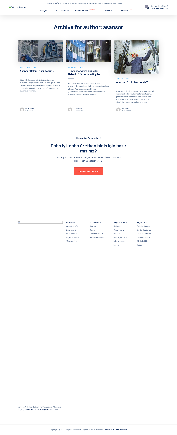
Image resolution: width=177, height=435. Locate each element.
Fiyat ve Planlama (144, 234)
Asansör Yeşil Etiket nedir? (132, 82)
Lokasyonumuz (119, 241)
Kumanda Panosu (96, 234)
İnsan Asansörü (72, 234)
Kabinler (93, 226)
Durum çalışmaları (120, 237)
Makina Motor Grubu (97, 237)
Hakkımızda (118, 226)
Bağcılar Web (109, 430)
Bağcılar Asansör (28, 67)
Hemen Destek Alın (88, 171)
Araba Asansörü (72, 226)
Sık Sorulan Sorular (144, 230)
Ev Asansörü (71, 230)
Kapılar (92, 230)
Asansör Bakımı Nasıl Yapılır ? (37, 71)
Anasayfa (42, 11)
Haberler (108, 11)
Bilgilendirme (142, 222)
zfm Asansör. (121, 430)
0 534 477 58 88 (161, 9)
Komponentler (96, 222)
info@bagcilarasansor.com (47, 409)
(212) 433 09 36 (26, 409)
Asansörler (70, 222)
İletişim (126, 10)
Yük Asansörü (71, 241)
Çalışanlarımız (119, 230)
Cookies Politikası (144, 237)
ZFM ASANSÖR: (53, 3)
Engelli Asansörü (72, 237)
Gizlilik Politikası (143, 241)
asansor (31, 109)
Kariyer (116, 245)
